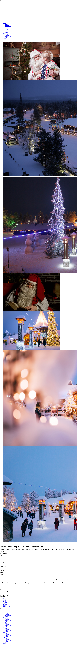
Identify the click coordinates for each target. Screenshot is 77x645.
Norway (4, 12)
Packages (6, 8)
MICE (4, 603)
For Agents (5, 4)
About (4, 2)
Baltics (4, 33)
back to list (2, 543)
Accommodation (8, 10)
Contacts (4, 3)
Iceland (4, 28)
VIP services (5, 604)
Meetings (4, 600)
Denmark (4, 23)
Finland (4, 7)
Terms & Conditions (6, 606)
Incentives (4, 601)
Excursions (7, 9)
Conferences (5, 602)
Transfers (6, 11)
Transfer (6, 22)
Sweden (4, 18)
